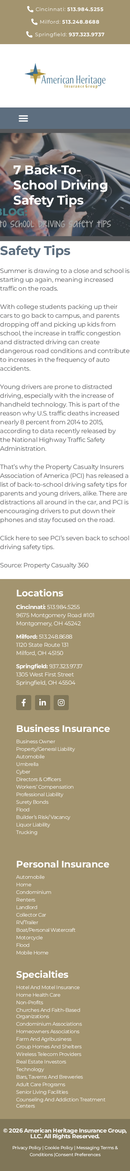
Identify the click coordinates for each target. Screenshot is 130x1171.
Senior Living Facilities (42, 1092)
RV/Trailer (27, 922)
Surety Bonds (32, 802)
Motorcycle (29, 938)
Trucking (26, 832)
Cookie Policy (58, 1148)
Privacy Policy (26, 1148)
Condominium (33, 892)
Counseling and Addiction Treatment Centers (60, 1103)
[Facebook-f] (23, 702)
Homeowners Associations (48, 1032)
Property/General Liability (45, 749)
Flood (23, 810)
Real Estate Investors (41, 1062)
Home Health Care (38, 995)
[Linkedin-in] (42, 702)
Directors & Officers (38, 779)
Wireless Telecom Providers (48, 1054)
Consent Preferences (78, 1154)
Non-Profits (29, 1003)
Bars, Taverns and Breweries (49, 1077)
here (22, 538)
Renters (25, 900)
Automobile (30, 757)
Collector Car (31, 915)
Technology (30, 1069)
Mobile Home (32, 953)
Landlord (26, 907)
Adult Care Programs (40, 1084)
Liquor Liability (33, 825)
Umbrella (27, 764)
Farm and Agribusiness (44, 1039)
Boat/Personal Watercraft (45, 930)
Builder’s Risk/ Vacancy (43, 817)
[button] (23, 118)
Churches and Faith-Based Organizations (48, 1013)
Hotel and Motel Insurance (48, 987)
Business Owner (35, 742)
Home (23, 885)
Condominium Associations (49, 1024)
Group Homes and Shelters (48, 1047)
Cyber (23, 772)
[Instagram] (61, 702)
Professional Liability (39, 794)
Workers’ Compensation (45, 787)
